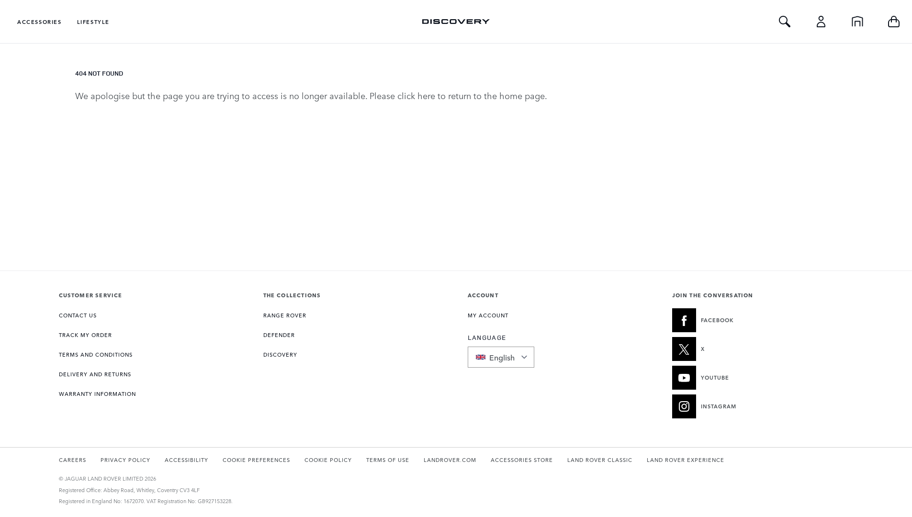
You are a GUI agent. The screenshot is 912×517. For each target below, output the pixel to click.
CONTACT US (78, 315)
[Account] (821, 21)
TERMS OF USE (387, 460)
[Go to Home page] (455, 21)
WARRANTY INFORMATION (97, 394)
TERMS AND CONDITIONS (96, 354)
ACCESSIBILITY (186, 460)
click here (416, 95)
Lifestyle (93, 22)
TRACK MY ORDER (85, 335)
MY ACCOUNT (488, 315)
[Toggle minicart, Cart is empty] (894, 21)
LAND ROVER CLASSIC (599, 460)
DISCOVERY (280, 354)
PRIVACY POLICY (125, 460)
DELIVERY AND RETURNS (95, 374)
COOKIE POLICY (328, 460)
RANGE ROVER (284, 315)
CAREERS (72, 460)
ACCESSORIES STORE (522, 460)
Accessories (39, 22)
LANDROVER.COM (450, 460)
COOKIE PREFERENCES (256, 460)
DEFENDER (279, 335)
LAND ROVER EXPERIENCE (685, 460)
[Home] (857, 21)
